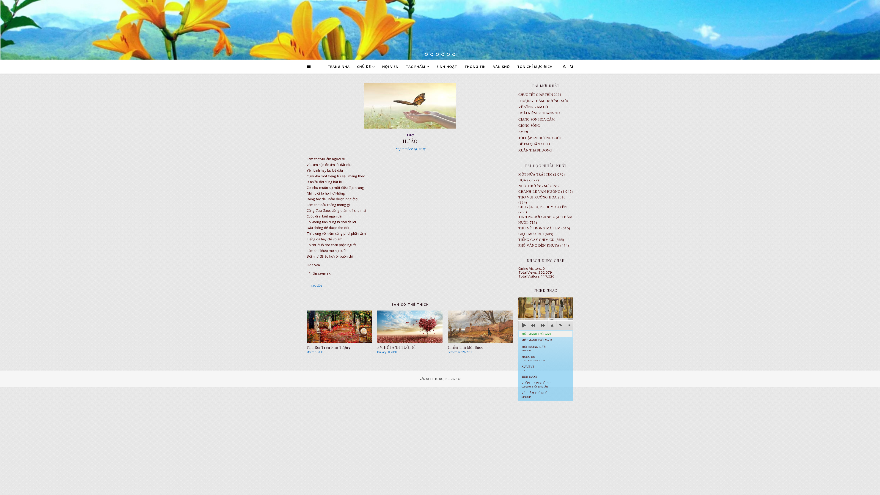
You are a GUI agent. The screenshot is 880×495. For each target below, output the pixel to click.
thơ (410, 135)
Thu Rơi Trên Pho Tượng (329, 347)
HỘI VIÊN (390, 66)
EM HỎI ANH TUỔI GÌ (396, 347)
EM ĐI (523, 132)
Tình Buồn (529, 376)
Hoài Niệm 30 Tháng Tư (539, 113)
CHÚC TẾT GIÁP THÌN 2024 (539, 94)
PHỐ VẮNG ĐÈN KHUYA (538, 245)
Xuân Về (528, 368)
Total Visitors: (529, 276)
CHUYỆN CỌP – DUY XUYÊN (542, 207)
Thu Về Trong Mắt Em (539, 228)
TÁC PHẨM (415, 66)
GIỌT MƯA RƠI (531, 234)
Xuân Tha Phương (535, 150)
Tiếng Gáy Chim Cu (536, 240)
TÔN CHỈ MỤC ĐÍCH (535, 66)
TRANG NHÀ (339, 66)
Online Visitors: (530, 268)
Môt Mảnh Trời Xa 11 (537, 340)
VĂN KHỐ (501, 66)
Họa (522, 180)
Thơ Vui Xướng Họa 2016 (541, 197)
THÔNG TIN (475, 66)
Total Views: (528, 272)
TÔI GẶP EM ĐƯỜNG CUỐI (539, 138)
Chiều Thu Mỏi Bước (465, 347)
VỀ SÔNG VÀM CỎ (533, 107)
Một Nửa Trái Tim (535, 174)
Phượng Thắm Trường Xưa (543, 101)
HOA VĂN (316, 286)
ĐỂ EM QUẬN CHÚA (534, 144)
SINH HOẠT (447, 66)
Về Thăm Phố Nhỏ (534, 394)
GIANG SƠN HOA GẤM (536, 119)
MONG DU (533, 358)
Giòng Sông (529, 125)
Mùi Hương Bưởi (534, 348)
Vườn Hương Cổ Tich (537, 385)
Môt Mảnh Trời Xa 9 (536, 334)
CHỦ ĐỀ (364, 66)
